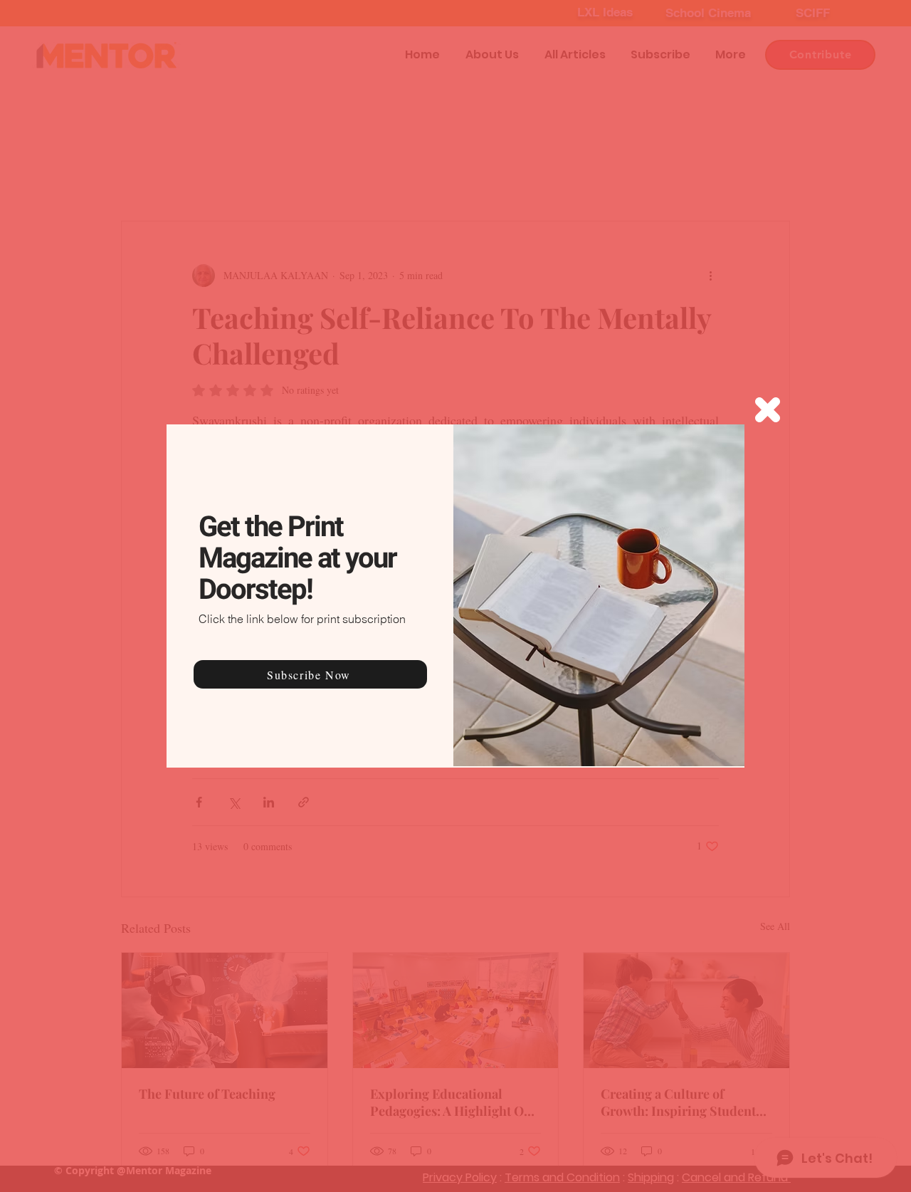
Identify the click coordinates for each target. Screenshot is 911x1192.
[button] (767, 410)
